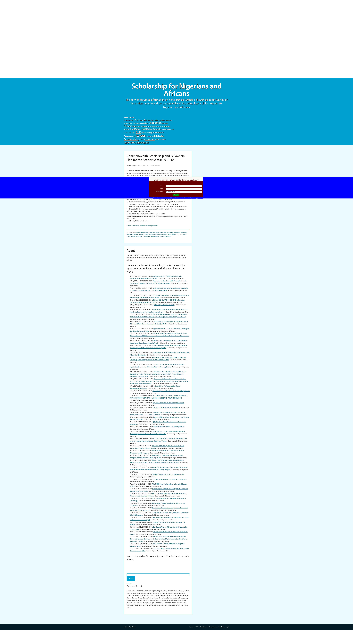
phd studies (167, 236)
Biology (140, 120)
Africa (126, 120)
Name (161, 186)
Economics (136, 123)
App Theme (203, 627)
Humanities (149, 126)
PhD (138, 132)
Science (142, 140)
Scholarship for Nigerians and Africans (176, 90)
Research (140, 135)
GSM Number (159, 191)
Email (161, 188)
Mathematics (157, 129)
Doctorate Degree (154, 232)
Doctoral (130, 123)
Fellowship (164, 123)
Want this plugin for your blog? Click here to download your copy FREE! (178, 198)
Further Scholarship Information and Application (142, 226)
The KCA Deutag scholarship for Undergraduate (168, 474)
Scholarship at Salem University (164, 305)
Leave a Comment (154, 165)
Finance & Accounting (166, 232)
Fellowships (129, 126)
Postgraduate (129, 136)
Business (147, 120)
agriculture (130, 120)
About (131, 251)
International (157, 126)
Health (137, 126)
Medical (164, 129)
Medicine (168, 129)
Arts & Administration (142, 232)
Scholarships (131, 139)
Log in (227, 627)
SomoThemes (213, 627)
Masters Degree (143, 234)
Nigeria (131, 132)
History (142, 126)
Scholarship (159, 136)
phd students (145, 132)
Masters (149, 129)
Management (140, 129)
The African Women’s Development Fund (166, 407)
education (144, 123)
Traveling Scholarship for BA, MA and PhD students (169, 479)
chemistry (153, 120)
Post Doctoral (163, 234)
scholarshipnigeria (132, 165)
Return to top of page (130, 627)
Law (133, 129)
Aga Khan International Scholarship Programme (168, 403)
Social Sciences (160, 139)
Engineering (155, 122)
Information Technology (180, 232)
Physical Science (154, 234)
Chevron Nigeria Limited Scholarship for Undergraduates (171, 391)
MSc (173, 129)
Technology (129, 142)
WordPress (221, 627)
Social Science (172, 234)
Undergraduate (142, 143)
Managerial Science (132, 234)
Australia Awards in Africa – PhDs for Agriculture (168, 426)
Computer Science (161, 120)
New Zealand (126, 132)
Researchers (150, 136)
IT (130, 129)
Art (135, 120)
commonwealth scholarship (134, 236)
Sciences (150, 139)
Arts (137, 120)
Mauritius (161, 236)
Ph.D (134, 132)
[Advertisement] (176, 13)
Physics (152, 133)
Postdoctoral (159, 132)
